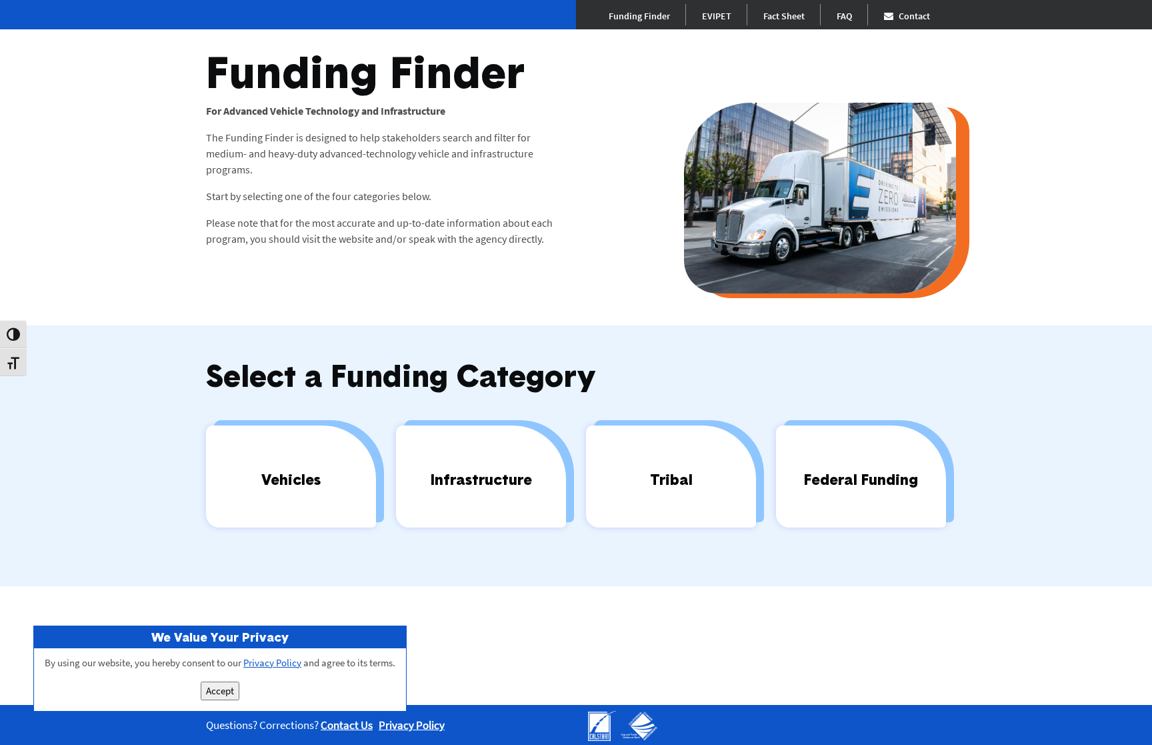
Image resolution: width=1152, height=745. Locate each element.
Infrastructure (481, 479)
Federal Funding (861, 479)
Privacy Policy (412, 725)
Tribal (671, 479)
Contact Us (347, 725)
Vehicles (291, 479)
